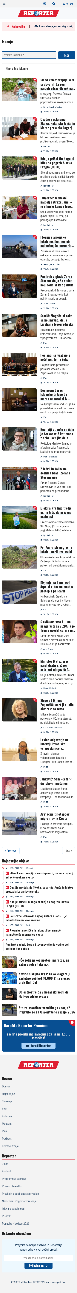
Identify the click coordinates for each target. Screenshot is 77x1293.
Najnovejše (8, 1094)
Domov (6, 1086)
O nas (5, 1164)
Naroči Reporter (40, 1045)
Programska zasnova (14, 1179)
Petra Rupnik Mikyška (52, 107)
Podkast (7, 1138)
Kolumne (7, 1116)
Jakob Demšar (49, 303)
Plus (4, 1131)
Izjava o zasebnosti (13, 1208)
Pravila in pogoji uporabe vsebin (20, 1194)
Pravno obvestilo (11, 1186)
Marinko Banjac (50, 457)
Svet (28, 925)
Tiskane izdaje (10, 1146)
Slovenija (30, 882)
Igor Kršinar (48, 186)
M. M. (45, 767)
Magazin (30, 868)
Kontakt (6, 1171)
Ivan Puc (47, 146)
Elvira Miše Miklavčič (52, 728)
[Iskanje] (54, 4)
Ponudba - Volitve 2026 (15, 1223)
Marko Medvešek (50, 688)
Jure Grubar (48, 649)
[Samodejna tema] (44, 3)
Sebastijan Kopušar (51, 264)
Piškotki (6, 1216)
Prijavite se (36, 1265)
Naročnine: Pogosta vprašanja (19, 1201)
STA (45, 343)
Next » (68, 850)
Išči (66, 55)
